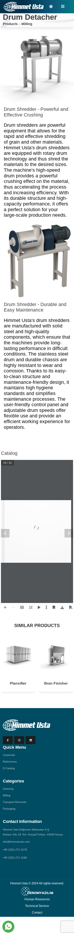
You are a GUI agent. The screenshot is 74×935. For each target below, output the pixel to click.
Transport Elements (14, 802)
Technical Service (37, 905)
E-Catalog (9, 768)
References (10, 761)
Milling (26, 24)
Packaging (9, 808)
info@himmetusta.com (16, 841)
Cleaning (8, 788)
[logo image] (26, 725)
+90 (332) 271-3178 (15, 849)
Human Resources (37, 899)
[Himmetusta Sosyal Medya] (8, 740)
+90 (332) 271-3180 (15, 857)
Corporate (9, 754)
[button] (51, 7)
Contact (37, 912)
